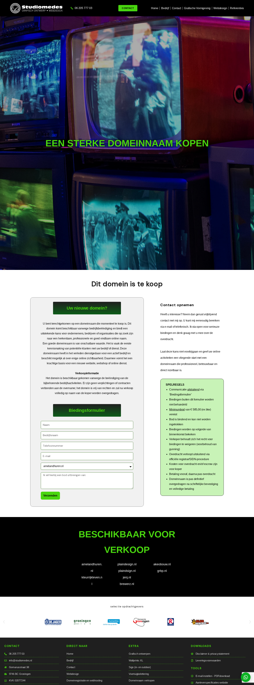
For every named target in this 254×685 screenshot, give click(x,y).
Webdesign (220, 8)
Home (154, 8)
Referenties (237, 8)
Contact (176, 8)
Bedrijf (165, 8)
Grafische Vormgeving (197, 8)
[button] (4, 622)
